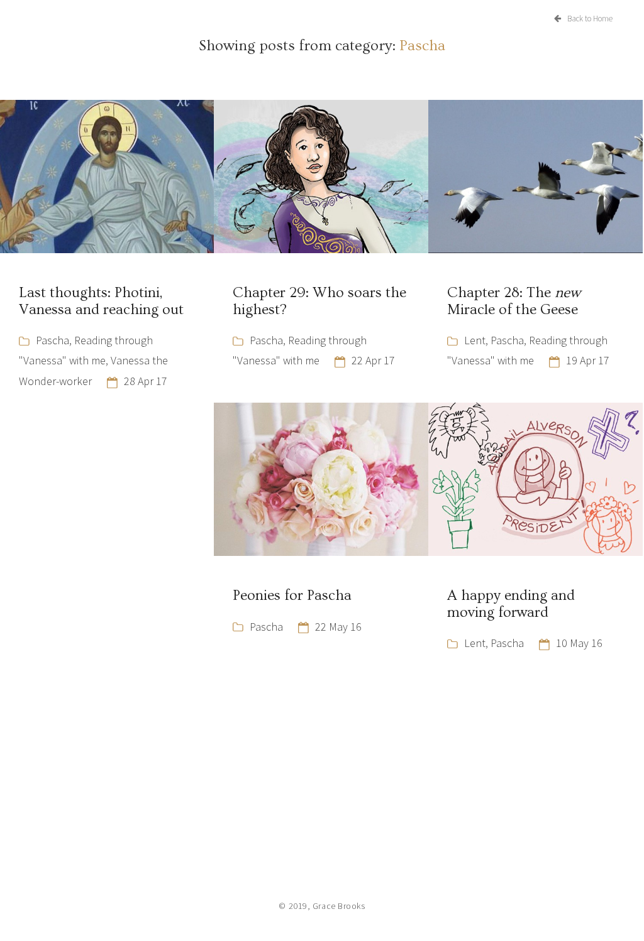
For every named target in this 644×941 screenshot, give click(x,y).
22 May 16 (338, 626)
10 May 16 (579, 643)
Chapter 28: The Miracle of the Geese (513, 301)
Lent (475, 340)
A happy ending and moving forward (511, 603)
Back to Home (590, 18)
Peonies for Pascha (292, 595)
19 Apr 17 (587, 360)
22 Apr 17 (373, 360)
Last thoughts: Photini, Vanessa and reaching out (101, 301)
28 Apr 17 (145, 381)
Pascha (52, 340)
